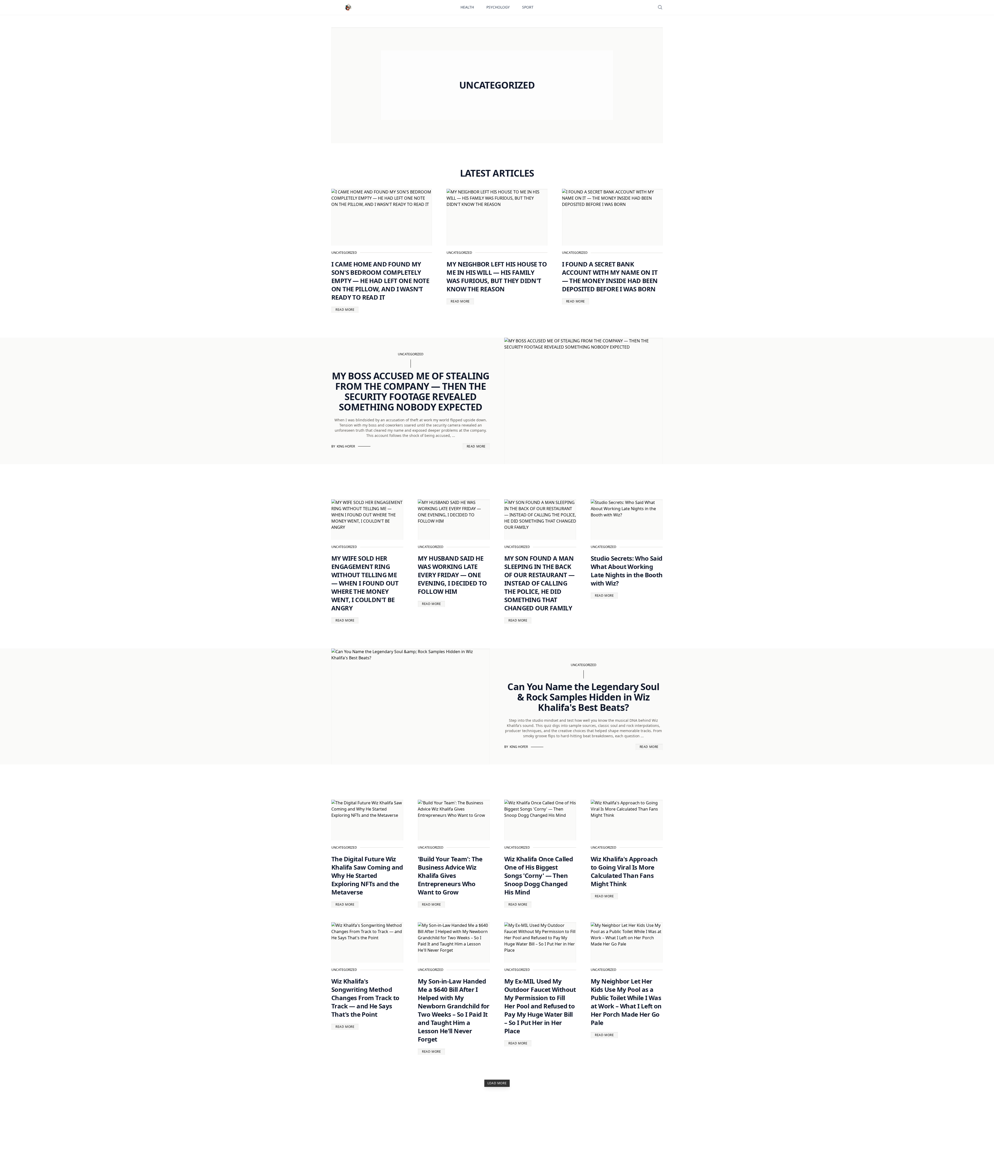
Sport (527, 7)
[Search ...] (660, 7)
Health (467, 7)
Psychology (498, 7)
